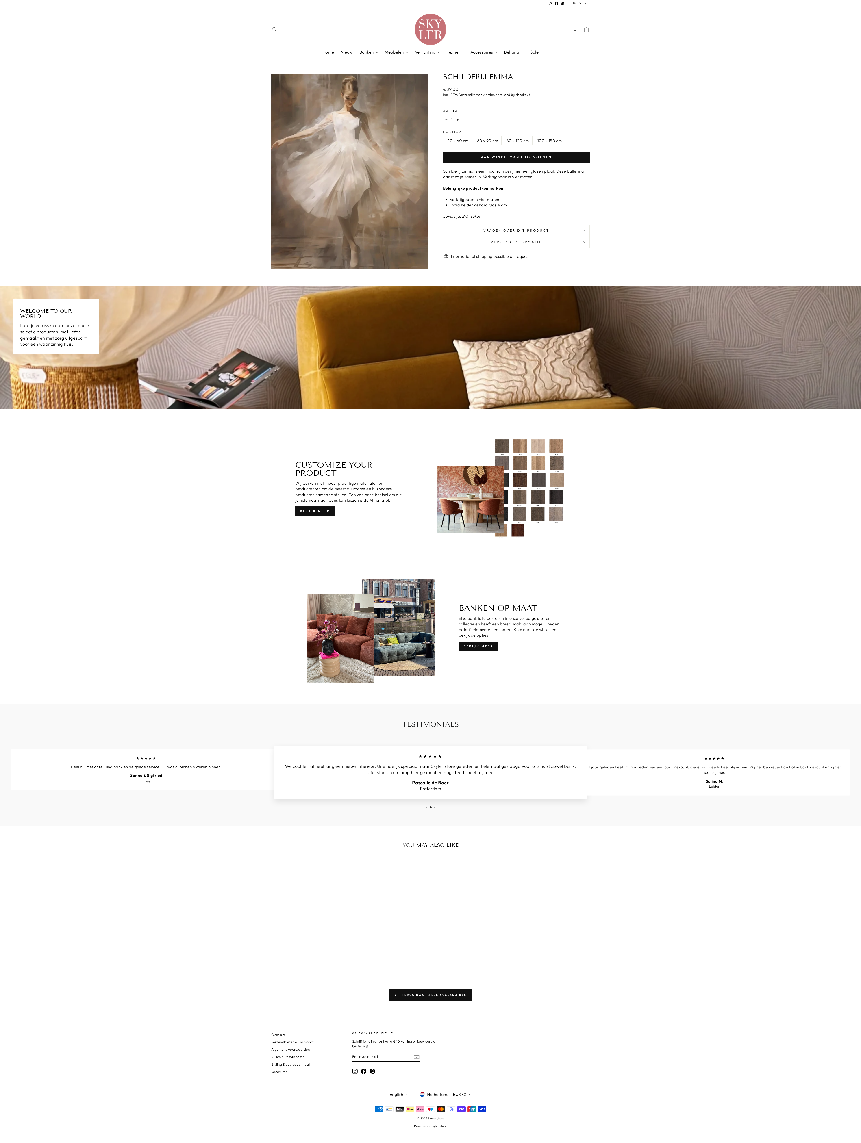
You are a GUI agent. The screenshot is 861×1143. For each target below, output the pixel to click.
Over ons (278, 1034)
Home (328, 52)
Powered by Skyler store (430, 1126)
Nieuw (346, 52)
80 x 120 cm (518, 140)
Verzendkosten (470, 95)
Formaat (454, 132)
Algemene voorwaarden (290, 1049)
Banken (367, 52)
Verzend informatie (516, 242)
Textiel (453, 52)
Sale (534, 52)
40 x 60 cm (458, 140)
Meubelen (395, 52)
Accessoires (482, 52)
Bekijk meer (315, 511)
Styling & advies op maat (290, 1064)
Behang (512, 52)
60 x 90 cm (487, 140)
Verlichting (426, 52)
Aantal (452, 111)
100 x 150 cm (549, 140)
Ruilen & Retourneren (287, 1057)
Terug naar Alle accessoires (434, 994)
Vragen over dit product (516, 230)
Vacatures (279, 1072)
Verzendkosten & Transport (292, 1042)
